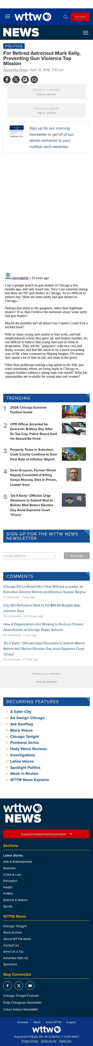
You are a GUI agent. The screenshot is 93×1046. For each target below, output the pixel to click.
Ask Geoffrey (21, 724)
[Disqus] (46, 212)
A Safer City (20, 711)
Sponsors (10, 964)
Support (71, 1022)
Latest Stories (13, 855)
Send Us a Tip (13, 951)
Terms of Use (48, 1041)
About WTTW (53, 1022)
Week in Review (24, 773)
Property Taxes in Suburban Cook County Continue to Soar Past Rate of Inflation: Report (33, 454)
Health (7, 887)
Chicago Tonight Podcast (20, 995)
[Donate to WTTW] (46, 1029)
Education (10, 880)
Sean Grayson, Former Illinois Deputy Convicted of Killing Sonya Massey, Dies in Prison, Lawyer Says (33, 477)
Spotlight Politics (25, 767)
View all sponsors (46, 94)
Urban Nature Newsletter (20, 1009)
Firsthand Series (24, 742)
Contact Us (11, 945)
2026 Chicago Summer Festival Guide (28, 410)
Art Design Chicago (27, 718)
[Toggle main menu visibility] (7, 16)
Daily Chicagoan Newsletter (22, 1002)
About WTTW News (17, 939)
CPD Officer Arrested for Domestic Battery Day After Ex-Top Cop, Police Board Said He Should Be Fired (33, 431)
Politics (13, 46)
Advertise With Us (15, 958)
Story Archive (12, 932)
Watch (37, 1022)
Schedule (22, 1022)
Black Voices (21, 730)
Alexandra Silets (15, 69)
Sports (8, 906)
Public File (65, 1041)
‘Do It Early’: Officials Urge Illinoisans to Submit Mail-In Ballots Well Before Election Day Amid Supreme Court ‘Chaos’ (31, 505)
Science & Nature (15, 900)
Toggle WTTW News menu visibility (88, 32)
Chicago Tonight (24, 736)
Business (9, 868)
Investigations (22, 755)
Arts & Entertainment (17, 861)
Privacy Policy (30, 1041)
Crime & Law (12, 874)
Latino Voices (22, 761)
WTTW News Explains (30, 780)
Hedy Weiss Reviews (28, 749)
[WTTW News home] (21, 32)
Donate (80, 16)
